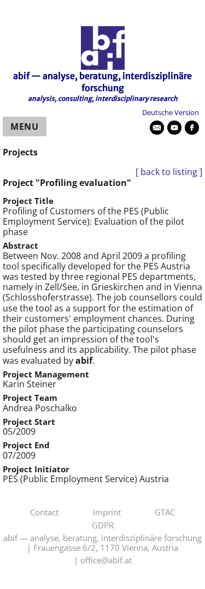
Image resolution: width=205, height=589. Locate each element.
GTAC (165, 513)
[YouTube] (174, 128)
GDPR (103, 526)
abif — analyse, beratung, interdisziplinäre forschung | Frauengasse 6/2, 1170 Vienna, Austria (102, 542)
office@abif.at (106, 561)
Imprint (107, 513)
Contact (44, 513)
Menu (24, 127)
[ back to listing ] (169, 172)
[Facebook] (192, 128)
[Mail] (157, 128)
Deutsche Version (170, 112)
